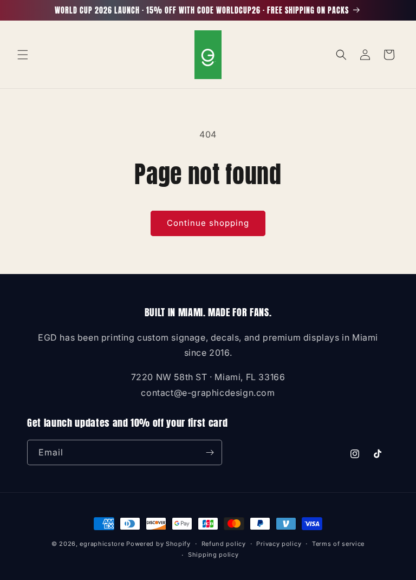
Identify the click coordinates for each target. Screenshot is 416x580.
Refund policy (224, 544)
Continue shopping (208, 223)
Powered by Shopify (158, 544)
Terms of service (338, 544)
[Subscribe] (210, 452)
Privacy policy (278, 544)
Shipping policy (213, 554)
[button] (23, 55)
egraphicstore (102, 544)
